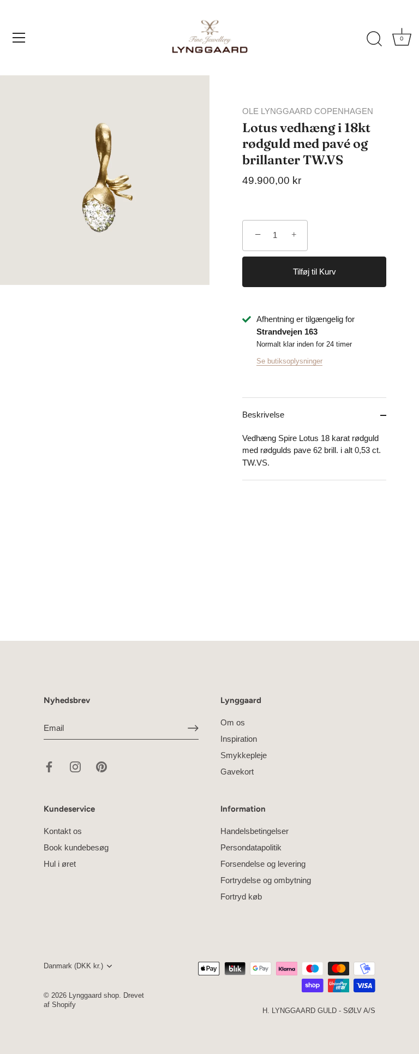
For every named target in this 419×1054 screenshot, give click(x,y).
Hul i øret (60, 863)
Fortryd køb (241, 896)
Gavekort (237, 771)
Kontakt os (63, 831)
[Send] (193, 728)
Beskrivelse (263, 414)
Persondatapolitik (251, 847)
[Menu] (19, 38)
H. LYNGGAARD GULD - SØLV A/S (318, 1011)
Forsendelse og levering (263, 863)
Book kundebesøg (76, 847)
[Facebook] (49, 766)
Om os (232, 722)
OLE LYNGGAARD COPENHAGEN (307, 111)
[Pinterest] (101, 766)
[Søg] (374, 39)
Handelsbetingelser (254, 831)
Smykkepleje (243, 755)
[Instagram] (75, 766)
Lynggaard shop (94, 995)
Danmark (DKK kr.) (73, 966)
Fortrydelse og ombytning (265, 880)
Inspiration (238, 738)
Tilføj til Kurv (314, 271)
